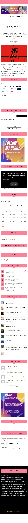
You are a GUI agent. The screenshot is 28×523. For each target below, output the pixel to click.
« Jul (2, 227)
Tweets (14, 255)
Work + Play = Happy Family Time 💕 (15, 271)
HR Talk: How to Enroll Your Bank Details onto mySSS (16, 336)
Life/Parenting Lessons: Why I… (18, 376)
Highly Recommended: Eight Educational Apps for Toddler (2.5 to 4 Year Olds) (15, 308)
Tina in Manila (14, 16)
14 (17, 214)
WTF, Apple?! (8, 340)
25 (6, 221)
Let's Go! (14, 184)
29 (21, 221)
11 (6, 214)
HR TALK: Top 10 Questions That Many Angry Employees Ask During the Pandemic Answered (14, 35)
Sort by (3, 119)
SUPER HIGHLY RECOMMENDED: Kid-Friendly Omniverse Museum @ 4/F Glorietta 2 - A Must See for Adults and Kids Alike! (16, 347)
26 (10, 221)
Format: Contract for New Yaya (13, 312)
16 (25, 214)
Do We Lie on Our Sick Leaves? (14, 283)
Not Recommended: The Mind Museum (14, 330)
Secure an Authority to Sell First (15, 275)
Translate (13, 239)
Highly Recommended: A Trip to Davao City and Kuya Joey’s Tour (16, 325)
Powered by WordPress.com (14, 511)
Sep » (6, 227)
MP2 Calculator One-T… (12, 385)
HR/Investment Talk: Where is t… (14, 386)
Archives (14, 126)
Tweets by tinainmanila (7, 260)
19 (10, 218)
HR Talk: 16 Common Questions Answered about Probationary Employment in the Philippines (15, 319)
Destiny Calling (9, 372)
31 (3, 224)
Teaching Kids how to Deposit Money (14, 288)
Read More (14, 79)
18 (6, 218)
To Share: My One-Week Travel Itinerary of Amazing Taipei (16, 303)
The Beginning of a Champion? (14, 279)
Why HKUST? (19, 372)
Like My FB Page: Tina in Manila (14, 245)
